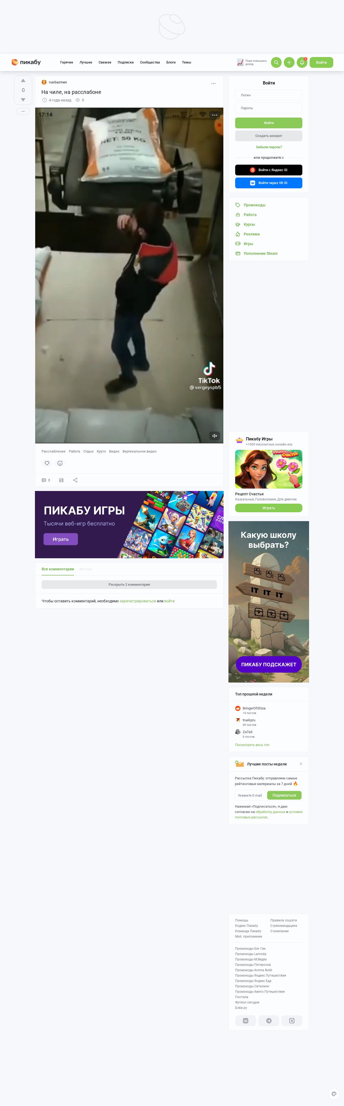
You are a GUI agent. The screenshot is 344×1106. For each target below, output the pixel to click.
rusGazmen (58, 82)
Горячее (66, 62)
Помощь (241, 920)
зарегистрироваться (138, 601)
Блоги (170, 62)
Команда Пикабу (248, 931)
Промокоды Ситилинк (252, 986)
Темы (186, 62)
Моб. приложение (248, 936)
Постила (241, 997)
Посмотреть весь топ (252, 745)
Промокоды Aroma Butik (253, 970)
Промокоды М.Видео (251, 959)
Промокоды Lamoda (250, 954)
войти (169, 601)
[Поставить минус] (23, 100)
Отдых (88, 451)
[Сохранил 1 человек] (61, 480)
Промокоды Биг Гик (250, 948)
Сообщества (150, 62)
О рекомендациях (283, 926)
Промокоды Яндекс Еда (253, 981)
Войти (321, 62)
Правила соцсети (283, 920)
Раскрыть (129, 584)
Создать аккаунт (268, 136)
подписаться (284, 795)
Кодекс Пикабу (246, 926)
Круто (101, 451)
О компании (279, 931)
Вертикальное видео (139, 451)
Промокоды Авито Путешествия (260, 992)
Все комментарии (58, 569)
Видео (114, 451)
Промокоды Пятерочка (253, 965)
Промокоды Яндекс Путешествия (260, 975)
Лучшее (86, 62)
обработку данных (270, 812)
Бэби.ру (241, 1008)
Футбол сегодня (247, 1002)
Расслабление (54, 451)
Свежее (105, 62)
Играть (269, 508)
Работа (74, 451)
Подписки (126, 62)
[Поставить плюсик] (23, 80)
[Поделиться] (75, 480)
